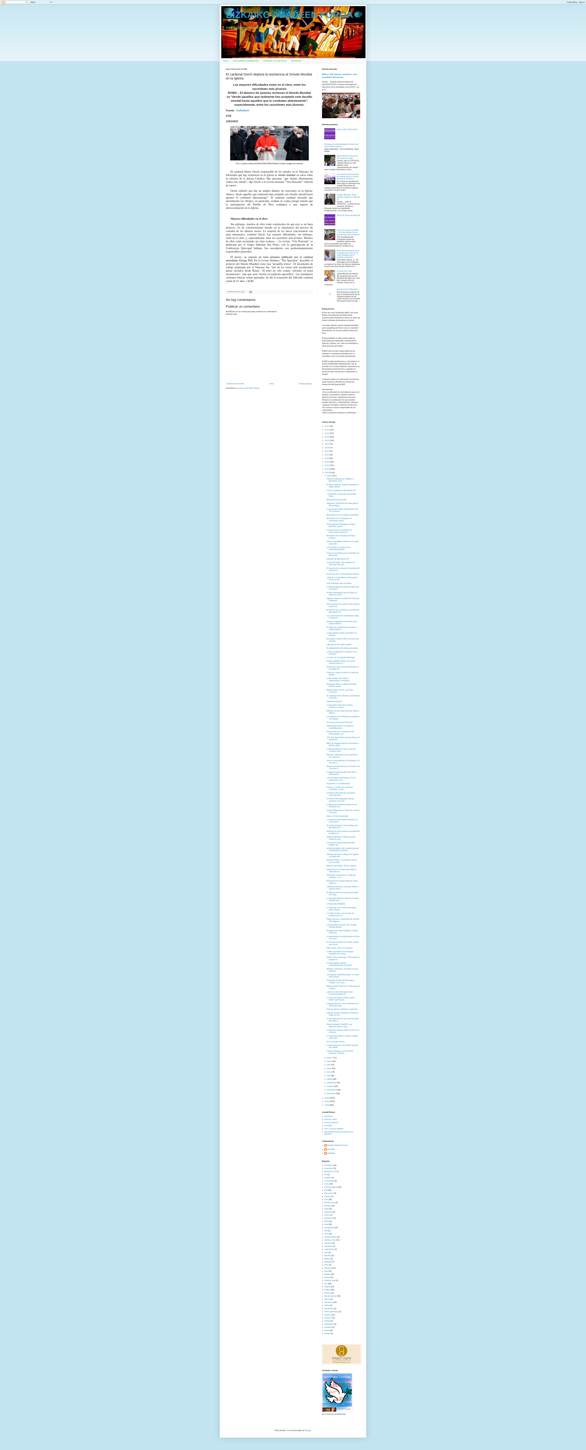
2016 (327, 448)
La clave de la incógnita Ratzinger (341, 657)
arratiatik (331, 1149)
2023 (327, 473)
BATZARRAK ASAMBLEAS (246, 61)
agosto (330, 1079)
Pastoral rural (329, 1280)
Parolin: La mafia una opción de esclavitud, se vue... (340, 788)
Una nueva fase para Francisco (340, 722)
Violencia (328, 1318)
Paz (325, 1284)
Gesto (326, 1209)
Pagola (327, 1274)
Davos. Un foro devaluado (337, 816)
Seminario (328, 1302)
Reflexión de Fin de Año (336, 500)
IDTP (326, 1221)
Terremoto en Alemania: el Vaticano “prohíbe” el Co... (341, 876)
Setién (327, 1305)
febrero (330, 1058)
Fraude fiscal (329, 1202)
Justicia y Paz (330, 1240)
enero (329, 476)
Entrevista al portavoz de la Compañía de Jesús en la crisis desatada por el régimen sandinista (348, 254)
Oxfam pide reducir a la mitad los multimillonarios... (340, 727)
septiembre (332, 1083)
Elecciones (328, 1193)
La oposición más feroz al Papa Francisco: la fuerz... (340, 706)
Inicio (225, 61)
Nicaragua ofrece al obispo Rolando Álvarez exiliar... (342, 685)
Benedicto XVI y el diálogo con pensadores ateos (339, 519)
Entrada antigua (305, 384)
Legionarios (329, 1249)
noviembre (331, 1090)
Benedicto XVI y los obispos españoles (343, 515)
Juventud (328, 1243)
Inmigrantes (329, 1228)
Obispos (327, 1268)
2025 (327, 1101)
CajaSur (327, 1178)
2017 (327, 451)
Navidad (327, 1262)
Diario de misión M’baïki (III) (348, 215)
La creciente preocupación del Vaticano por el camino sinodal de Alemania (348, 176)
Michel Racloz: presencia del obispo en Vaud (347, 157)
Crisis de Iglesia (331, 1187)
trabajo (327, 1333)
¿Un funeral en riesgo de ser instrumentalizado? (338, 548)
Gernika (327, 1206)
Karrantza (328, 1246)
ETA (326, 1190)
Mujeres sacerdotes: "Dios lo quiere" (342, 866)
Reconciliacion (330, 1296)
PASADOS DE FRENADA (347, 289)
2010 (327, 426)
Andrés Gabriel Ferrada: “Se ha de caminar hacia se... (341, 662)
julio (329, 1076)
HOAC (327, 1215)
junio (329, 1072)
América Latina (330, 1119)
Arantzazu (328, 1116)
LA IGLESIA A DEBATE (336, 904)
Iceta (326, 1224)
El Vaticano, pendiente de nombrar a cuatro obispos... (342, 628)
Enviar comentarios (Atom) (249, 388)
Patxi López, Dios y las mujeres (340, 948)
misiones (328, 1327)
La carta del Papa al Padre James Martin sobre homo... (341, 999)
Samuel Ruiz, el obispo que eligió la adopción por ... (341, 870)
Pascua (327, 1277)
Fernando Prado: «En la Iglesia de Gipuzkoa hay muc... (341, 563)
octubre (330, 1086)
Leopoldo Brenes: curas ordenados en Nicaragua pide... (342, 1004)
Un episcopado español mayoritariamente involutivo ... (340, 964)
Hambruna (328, 1218)
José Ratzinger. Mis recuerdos (339, 583)
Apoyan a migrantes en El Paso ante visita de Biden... (342, 622)
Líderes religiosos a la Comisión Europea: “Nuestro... (340, 1052)
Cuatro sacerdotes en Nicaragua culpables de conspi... (340, 953)
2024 (327, 1098)
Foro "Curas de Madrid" (334, 1129)
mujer (326, 1330)
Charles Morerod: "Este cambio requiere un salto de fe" (348, 197)
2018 (327, 455)
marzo (330, 1061)
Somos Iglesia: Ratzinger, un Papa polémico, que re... (341, 525)
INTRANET (296, 61)
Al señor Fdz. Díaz (344, 271)
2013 (327, 437)
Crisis (326, 1184)
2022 (327, 469)
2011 (327, 430)
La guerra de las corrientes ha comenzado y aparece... (339, 531)
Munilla (327, 1255)
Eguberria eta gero (334, 701)
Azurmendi (328, 1168)
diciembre (331, 1093)
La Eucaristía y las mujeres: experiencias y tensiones (338, 679)
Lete (326, 1252)
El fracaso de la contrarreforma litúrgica (343, 574)
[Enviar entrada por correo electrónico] (250, 292)
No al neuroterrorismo (336, 1042)
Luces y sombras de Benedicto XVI (341, 490)
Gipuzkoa (328, 1212)
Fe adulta (328, 1126)
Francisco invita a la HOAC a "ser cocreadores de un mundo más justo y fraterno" (348, 232)
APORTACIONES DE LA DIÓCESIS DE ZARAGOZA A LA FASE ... (343, 849)
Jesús (326, 1234)
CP (325, 1175)
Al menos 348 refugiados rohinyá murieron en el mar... (340, 800)
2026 (327, 1105)
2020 (327, 462)
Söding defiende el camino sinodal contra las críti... (341, 838)
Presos (327, 1293)
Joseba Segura (330, 1237)
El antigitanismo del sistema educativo (342, 648)
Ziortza (327, 1321)
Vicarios (327, 1315)
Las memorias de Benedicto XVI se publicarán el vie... (341, 779)
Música (327, 1259)
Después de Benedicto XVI (338, 559)
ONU (326, 1265)
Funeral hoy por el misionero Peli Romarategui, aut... (340, 733)
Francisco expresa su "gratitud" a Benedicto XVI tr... (340, 480)
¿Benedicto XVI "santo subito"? (339, 645)
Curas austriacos (331, 1122)
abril (329, 1065)
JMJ (326, 1231)
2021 (327, 465)
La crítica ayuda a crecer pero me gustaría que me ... (340, 914)
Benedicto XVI (330, 1171)
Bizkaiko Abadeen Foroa (337, 1145)
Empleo (327, 1196)
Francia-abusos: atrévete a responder (342, 1009)
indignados (329, 1324)
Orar (326, 1271)
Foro (326, 1199)
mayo (329, 1068)
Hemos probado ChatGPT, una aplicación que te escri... (339, 1025)
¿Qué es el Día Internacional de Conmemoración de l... (340, 993)
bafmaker (331, 1153)
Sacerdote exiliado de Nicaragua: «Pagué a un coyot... (340, 981)
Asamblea (328, 1165)
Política (327, 1290)
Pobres (327, 1287)
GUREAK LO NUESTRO (275, 61)
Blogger (308, 1430)
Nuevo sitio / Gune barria (347, 129)
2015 (327, 444)
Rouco (327, 1299)
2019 (327, 458)
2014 (327, 440)
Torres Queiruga (331, 1312)
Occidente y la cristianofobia (338, 784)
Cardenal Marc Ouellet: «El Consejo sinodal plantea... (341, 926)
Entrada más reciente (235, 384)
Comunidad (329, 1181)
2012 (327, 433)
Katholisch (243, 110)
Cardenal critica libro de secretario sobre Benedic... (341, 794)
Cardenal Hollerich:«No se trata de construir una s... (341, 750)
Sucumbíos (329, 1308)
